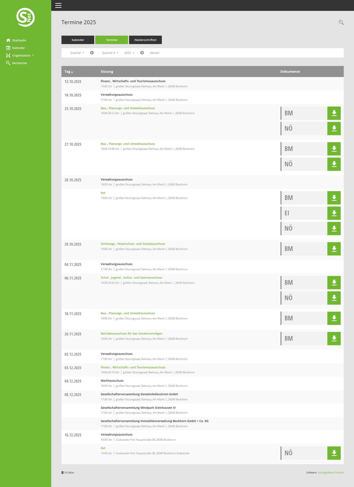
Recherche (19, 63)
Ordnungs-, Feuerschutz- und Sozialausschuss (133, 244)
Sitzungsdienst (331, 472)
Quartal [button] (76, 53)
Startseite (19, 40)
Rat (103, 193)
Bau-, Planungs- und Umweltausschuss (128, 108)
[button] (25, 55)
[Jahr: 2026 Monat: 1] (142, 53)
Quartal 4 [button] (109, 53)
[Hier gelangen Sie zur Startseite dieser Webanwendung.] (25, 17)
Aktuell (154, 53)
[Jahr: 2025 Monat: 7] (92, 53)
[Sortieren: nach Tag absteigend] (72, 71)
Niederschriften (146, 40)
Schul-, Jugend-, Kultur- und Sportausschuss (131, 277)
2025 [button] (128, 53)
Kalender (18, 48)
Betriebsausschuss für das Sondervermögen (131, 333)
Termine (111, 40)
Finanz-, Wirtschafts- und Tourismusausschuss (133, 367)
